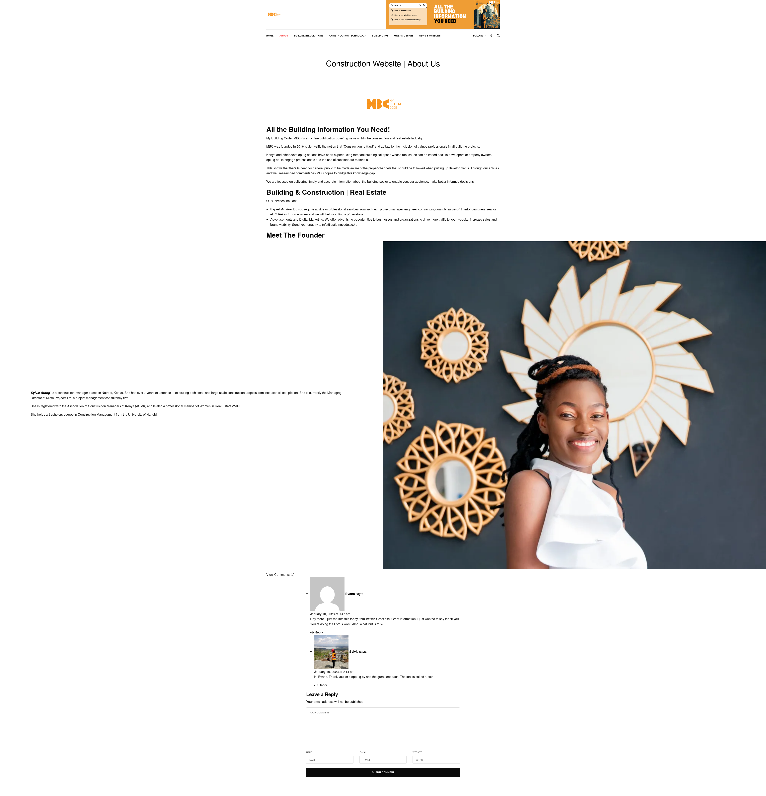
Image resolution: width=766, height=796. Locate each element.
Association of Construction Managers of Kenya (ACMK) (106, 406)
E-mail (363, 752)
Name (309, 752)
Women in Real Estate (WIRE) (221, 406)
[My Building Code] (273, 14)
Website (417, 752)
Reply (318, 632)
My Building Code (279, 138)
